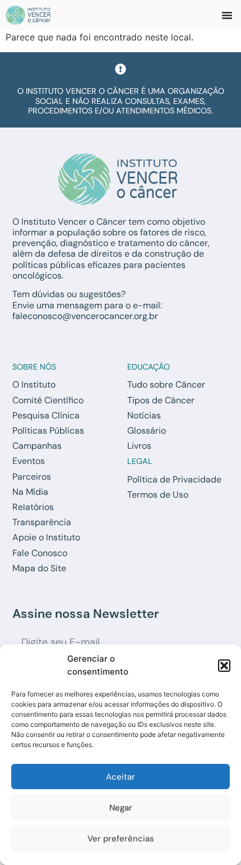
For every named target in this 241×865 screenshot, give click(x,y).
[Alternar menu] (227, 15)
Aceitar (120, 776)
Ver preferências (120, 838)
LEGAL (139, 461)
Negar (120, 807)
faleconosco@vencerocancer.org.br (85, 316)
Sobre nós (34, 367)
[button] (224, 665)
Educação (148, 367)
